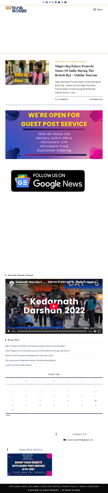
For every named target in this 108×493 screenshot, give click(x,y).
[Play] (9, 331)
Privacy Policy (70, 486)
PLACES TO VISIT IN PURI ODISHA (18, 365)
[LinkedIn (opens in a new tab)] (55, 2)
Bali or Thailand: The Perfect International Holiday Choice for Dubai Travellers (35, 346)
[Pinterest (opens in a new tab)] (49, 2)
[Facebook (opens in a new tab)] (46, 2)
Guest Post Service (51, 486)
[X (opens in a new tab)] (43, 2)
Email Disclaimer (30, 486)
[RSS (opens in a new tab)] (62, 2)
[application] (54, 306)
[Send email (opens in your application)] (65, 2)
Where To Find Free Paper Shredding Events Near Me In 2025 (29, 355)
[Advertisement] (54, 33)
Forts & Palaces (62, 62)
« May (7, 415)
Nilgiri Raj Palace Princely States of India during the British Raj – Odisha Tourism (76, 70)
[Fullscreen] (99, 331)
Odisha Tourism (79, 62)
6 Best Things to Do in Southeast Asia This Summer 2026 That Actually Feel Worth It (37, 351)
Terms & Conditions (89, 486)
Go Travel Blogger (71, 490)
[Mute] (95, 331)
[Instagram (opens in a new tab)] (52, 2)
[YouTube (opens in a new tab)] (59, 2)
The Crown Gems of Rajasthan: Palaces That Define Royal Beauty (30, 360)
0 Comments (63, 99)
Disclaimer (14, 486)
